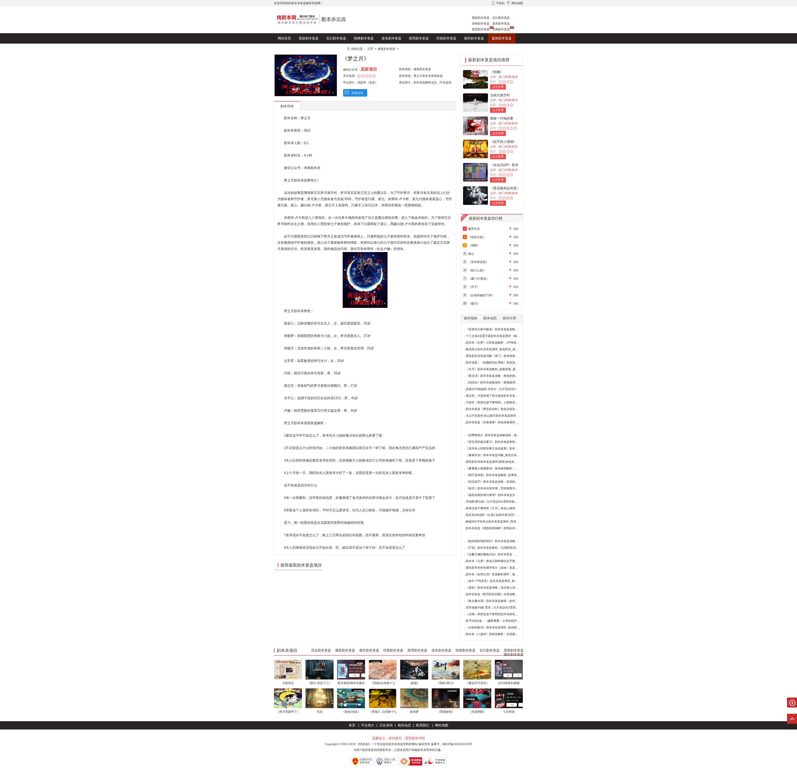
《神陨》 (474, 245)
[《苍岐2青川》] (446, 669)
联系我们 (422, 725)
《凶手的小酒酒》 (503, 141)
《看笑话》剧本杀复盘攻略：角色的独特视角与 (496, 375)
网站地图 (441, 725)
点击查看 (498, 86)
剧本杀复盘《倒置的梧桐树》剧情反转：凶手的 (496, 528)
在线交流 (357, 92)
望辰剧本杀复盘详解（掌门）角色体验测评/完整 (497, 355)
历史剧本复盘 (288, 48)
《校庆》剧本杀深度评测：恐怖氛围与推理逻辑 (496, 488)
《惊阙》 (496, 72)
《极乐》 (474, 303)
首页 (352, 725)
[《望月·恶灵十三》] (320, 669)
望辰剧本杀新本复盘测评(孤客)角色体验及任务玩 (497, 461)
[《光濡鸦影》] (477, 698)
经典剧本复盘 (501, 29)
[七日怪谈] (509, 698)
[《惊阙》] (475, 79)
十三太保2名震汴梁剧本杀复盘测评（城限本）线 (497, 336)
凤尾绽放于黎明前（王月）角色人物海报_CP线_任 (498, 508)
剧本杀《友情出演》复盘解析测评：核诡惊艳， (496, 574)
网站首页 (284, 38)
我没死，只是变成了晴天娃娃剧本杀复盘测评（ (496, 395)
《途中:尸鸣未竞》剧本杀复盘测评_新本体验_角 (497, 581)
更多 (336, 48)
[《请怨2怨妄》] (351, 698)
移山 (471, 253)
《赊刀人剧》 (477, 270)
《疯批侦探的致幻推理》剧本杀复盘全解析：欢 (496, 495)
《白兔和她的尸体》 (481, 295)
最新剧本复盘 (502, 38)
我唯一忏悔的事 (501, 118)
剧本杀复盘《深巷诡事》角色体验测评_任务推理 (497, 422)
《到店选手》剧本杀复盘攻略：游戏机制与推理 (496, 481)
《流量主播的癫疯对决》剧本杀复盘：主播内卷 (496, 554)
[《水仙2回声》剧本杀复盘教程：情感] (475, 172)
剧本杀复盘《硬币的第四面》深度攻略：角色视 (496, 594)
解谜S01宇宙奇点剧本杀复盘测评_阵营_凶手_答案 (498, 521)
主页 (370, 48)
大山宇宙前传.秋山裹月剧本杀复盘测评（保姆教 (497, 415)
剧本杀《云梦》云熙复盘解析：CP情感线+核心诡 (497, 342)
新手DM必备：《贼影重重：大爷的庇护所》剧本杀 (498, 620)
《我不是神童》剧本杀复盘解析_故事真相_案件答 (498, 475)
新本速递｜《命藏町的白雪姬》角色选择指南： (496, 362)
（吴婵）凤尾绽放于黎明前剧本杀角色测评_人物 (497, 614)
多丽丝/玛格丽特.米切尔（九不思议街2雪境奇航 (496, 389)
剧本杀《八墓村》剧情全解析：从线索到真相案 (496, 634)
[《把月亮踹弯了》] (288, 698)
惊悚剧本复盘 (480, 23)
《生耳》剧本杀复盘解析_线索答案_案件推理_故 (497, 369)
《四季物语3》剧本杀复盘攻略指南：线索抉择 (496, 435)
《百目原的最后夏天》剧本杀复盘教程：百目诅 (496, 441)
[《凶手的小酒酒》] (475, 149)
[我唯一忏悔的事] (475, 125)
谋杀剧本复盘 (501, 23)
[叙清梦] (414, 698)
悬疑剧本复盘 (480, 17)
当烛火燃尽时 (500, 95)
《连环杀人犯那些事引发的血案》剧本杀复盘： (496, 448)
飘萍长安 (474, 228)
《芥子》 (474, 287)
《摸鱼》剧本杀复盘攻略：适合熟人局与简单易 (496, 587)
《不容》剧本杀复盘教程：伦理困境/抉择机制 (495, 547)
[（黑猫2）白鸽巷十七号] (383, 698)
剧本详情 (287, 106)
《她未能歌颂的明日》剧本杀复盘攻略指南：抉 (496, 541)
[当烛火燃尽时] (475, 102)
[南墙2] (414, 669)
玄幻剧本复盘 (501, 17)
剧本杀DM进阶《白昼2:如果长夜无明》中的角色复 (498, 515)
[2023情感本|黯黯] (509, 669)
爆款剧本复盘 (315, 48)
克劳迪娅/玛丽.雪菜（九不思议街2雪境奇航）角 (496, 607)
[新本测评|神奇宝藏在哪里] (351, 669)
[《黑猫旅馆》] (446, 698)
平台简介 (367, 725)
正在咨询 (386, 725)
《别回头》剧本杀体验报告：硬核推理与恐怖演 (496, 382)
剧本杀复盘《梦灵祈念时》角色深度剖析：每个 (496, 409)
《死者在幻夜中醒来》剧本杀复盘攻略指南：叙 (496, 329)
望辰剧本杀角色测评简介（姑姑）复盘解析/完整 (497, 567)
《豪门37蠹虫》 (478, 278)
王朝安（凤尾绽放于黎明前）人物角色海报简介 (496, 402)
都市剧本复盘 (474, 38)
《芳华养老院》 (478, 262)
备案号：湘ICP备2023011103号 (451, 744)
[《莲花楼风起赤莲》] (475, 195)
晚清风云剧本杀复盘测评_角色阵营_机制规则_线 (497, 349)
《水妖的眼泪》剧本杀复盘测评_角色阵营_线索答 (498, 627)
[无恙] (320, 698)
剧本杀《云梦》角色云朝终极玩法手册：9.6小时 (497, 561)
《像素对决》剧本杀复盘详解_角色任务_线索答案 (498, 455)
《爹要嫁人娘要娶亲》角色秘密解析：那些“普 (495, 468)
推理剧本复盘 (480, 29)
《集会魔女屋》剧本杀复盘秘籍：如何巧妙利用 (496, 600)
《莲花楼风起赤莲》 (505, 188)
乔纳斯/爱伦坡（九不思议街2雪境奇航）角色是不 (497, 501)
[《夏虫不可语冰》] (477, 669)
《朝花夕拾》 (477, 237)
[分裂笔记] (288, 669)
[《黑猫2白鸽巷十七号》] (383, 669)
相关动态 (404, 725)
